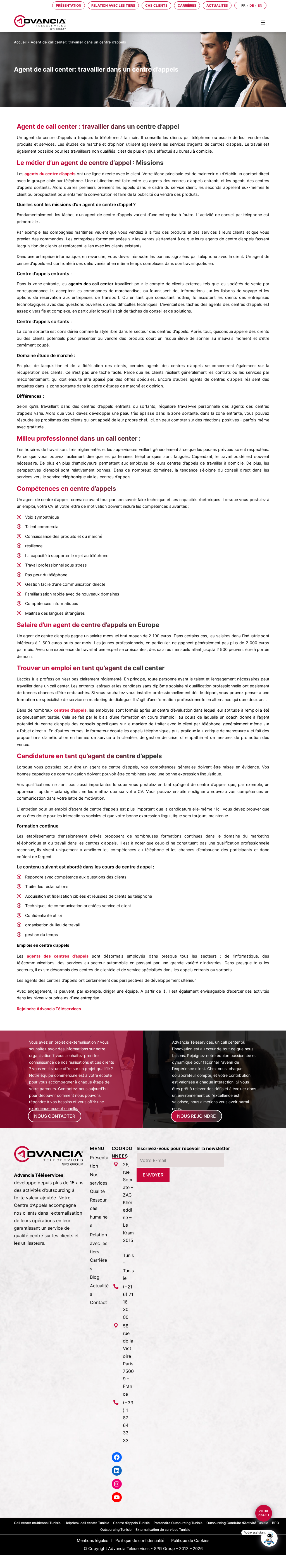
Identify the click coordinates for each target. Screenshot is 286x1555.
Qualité (97, 1191)
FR (243, 5)
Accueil (20, 42)
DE (251, 5)
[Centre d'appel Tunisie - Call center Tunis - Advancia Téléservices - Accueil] (40, 22)
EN (260, 5)
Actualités (217, 5)
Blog (94, 1277)
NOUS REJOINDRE (196, 1116)
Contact (98, 1302)
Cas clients (156, 5)
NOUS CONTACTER (54, 1116)
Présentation (68, 5)
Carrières (187, 5)
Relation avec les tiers (113, 5)
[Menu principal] (263, 22)
